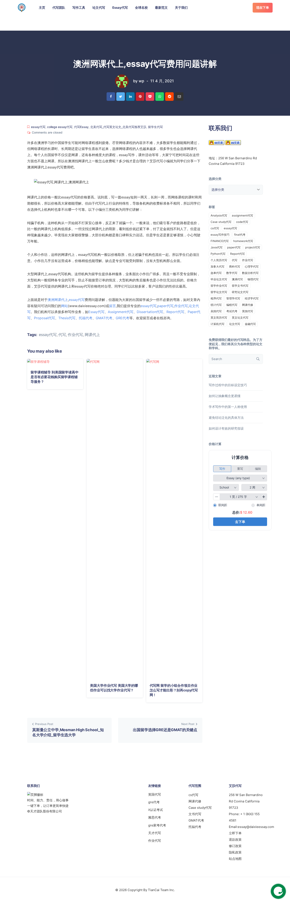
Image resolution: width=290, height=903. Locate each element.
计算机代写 (217, 324)
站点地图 (235, 859)
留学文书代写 (240, 285)
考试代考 (231, 311)
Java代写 (216, 247)
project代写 (252, 247)
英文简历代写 (219, 317)
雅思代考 (154, 817)
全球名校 (141, 8)
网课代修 (247, 304)
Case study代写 (221, 222)
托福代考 (85, 318)
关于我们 (181, 8)
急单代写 (216, 273)
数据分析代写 (250, 273)
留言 (112, 306)
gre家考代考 (157, 825)
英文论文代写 (240, 317)
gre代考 (154, 802)
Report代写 (175, 312)
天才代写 (154, 833)
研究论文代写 (240, 292)
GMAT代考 (104, 318)
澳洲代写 (237, 279)
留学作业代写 (219, 285)
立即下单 (235, 833)
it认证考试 (155, 810)
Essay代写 (120, 8)
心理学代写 (252, 266)
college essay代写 (59, 127)
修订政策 (235, 846)
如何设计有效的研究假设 (226, 428)
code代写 (242, 222)
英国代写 (247, 311)
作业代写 (181, 306)
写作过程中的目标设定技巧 (228, 385)
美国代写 (216, 311)
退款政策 (235, 839)
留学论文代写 (219, 292)
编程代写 (231, 304)
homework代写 (243, 241)
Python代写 (218, 253)
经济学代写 (252, 298)
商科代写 (234, 266)
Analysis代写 (219, 215)
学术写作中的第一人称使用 (228, 407)
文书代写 (195, 814)
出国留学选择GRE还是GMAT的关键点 (165, 730)
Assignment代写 (120, 312)
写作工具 (78, 8)
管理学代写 (233, 298)
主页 (42, 8)
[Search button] (258, 359)
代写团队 (58, 8)
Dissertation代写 (150, 312)
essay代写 (38, 127)
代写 (62, 335)
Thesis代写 (66, 318)
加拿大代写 (217, 266)
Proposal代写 (44, 318)
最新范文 (161, 8)
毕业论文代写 (219, 279)
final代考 (239, 234)
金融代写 (250, 324)
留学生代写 (155, 127)
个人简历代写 (219, 260)
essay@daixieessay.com (256, 827)
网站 (64, 306)
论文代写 (98, 8)
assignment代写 (242, 215)
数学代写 (231, 273)
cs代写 (215, 228)
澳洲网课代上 (58, 300)
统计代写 (216, 304)
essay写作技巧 (220, 234)
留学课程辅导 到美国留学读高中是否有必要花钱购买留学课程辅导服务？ (55, 377)
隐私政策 (235, 852)
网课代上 (92, 335)
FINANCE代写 (220, 241)
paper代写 (165, 306)
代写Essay (81, 127)
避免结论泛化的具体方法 (226, 418)
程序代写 (216, 298)
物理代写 (253, 279)
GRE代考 (122, 318)
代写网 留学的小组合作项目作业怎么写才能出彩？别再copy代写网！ (174, 690)
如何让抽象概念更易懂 (225, 396)
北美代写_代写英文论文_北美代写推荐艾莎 (118, 127)
